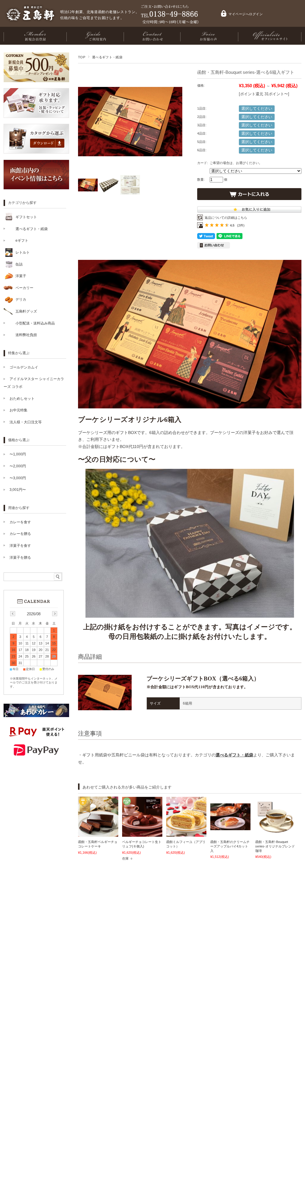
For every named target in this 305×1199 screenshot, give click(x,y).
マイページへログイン (245, 14)
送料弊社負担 (26, 335)
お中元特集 (18, 410)
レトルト (22, 252)
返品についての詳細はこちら (226, 217)
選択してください (256, 108)
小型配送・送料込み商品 (35, 323)
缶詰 (19, 264)
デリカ (20, 299)
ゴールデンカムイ (24, 367)
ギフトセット (26, 217)
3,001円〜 (18, 490)
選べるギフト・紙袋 (107, 57)
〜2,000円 (18, 466)
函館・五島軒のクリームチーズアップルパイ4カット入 (230, 846)
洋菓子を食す (20, 546)
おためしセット (22, 398)
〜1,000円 (18, 454)
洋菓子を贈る (20, 557)
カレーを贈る (20, 534)
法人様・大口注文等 (26, 422)
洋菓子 (20, 276)
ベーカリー (24, 288)
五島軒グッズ (26, 311)
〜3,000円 (18, 478)
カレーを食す (20, 522)
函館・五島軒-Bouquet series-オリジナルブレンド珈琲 (275, 846)
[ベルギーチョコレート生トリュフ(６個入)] (142, 834)
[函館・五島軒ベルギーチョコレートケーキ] (98, 834)
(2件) (241, 225)
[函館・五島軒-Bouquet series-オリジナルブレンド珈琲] (275, 831)
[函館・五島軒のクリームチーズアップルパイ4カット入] (230, 827)
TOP (81, 57)
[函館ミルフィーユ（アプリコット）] (186, 834)
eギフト (21, 240)
